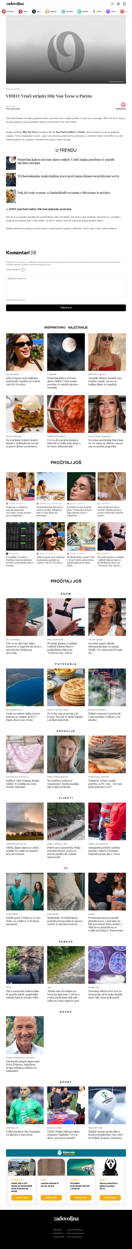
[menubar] (118, 3)
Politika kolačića (74, 1237)
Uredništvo (58, 1233)
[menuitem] (118, 3)
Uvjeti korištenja (74, 1230)
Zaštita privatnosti (75, 1233)
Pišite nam (57, 1230)
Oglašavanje (58, 1237)
